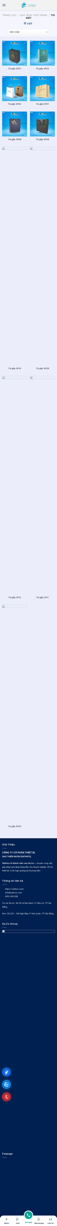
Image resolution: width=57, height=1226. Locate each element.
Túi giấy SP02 (14, 826)
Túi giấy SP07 (14, 68)
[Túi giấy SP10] (14, 256)
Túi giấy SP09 (42, 368)
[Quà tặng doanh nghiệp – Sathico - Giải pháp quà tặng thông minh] (28, 5)
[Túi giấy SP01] (42, 88)
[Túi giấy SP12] (14, 485)
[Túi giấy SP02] (14, 714)
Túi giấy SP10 (14, 368)
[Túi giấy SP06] (14, 124)
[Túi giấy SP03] (42, 53)
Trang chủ (9, 15)
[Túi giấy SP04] (14, 88)
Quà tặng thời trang (33, 15)
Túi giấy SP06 (14, 139)
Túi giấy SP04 (14, 104)
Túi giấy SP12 (14, 597)
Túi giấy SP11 (42, 597)
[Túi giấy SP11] (42, 485)
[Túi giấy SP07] (14, 53)
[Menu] (4, 5)
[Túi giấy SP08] (42, 124)
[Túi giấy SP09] (42, 256)
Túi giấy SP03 (42, 68)
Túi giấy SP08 (42, 139)
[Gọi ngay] (28, 1217)
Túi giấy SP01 (42, 104)
